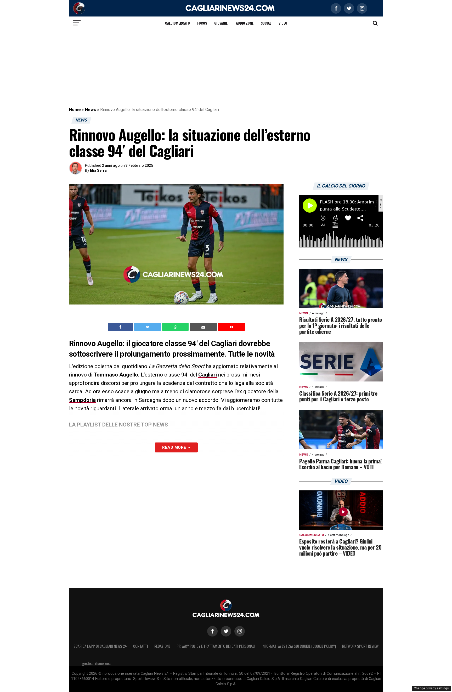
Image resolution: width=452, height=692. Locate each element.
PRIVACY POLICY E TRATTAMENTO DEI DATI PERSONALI (216, 646)
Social (266, 23)
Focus (202, 23)
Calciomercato (177, 23)
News (90, 109)
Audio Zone (244, 23)
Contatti (140, 646)
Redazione (162, 646)
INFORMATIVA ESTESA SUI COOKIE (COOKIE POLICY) (299, 646)
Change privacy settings (431, 688)
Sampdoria (82, 400)
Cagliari (207, 375)
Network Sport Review (360, 646)
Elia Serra (98, 170)
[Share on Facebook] (121, 327)
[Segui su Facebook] (212, 631)
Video (283, 23)
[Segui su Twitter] (226, 631)
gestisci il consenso (96, 663)
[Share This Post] (176, 327)
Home (75, 109)
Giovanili (221, 23)
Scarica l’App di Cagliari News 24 (100, 646)
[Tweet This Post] (148, 327)
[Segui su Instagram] (239, 631)
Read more (174, 447)
